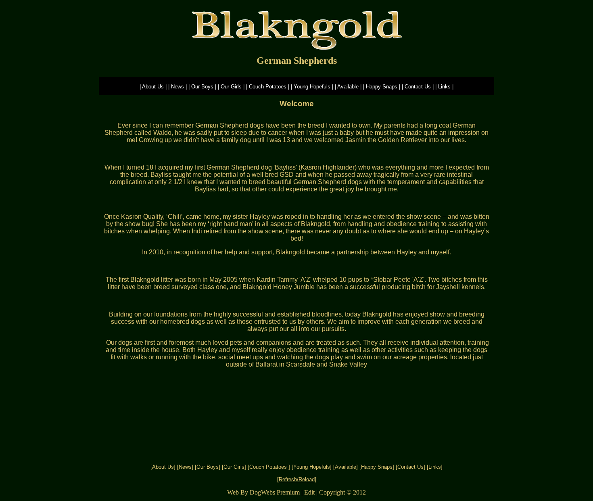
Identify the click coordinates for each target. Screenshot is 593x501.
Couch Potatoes (268, 467)
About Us (163, 467)
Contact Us (410, 467)
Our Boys (207, 467)
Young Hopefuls (311, 467)
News (185, 467)
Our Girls (233, 467)
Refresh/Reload (297, 479)
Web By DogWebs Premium (263, 492)
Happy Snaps (377, 467)
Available (345, 467)
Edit (309, 492)
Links (434, 467)
